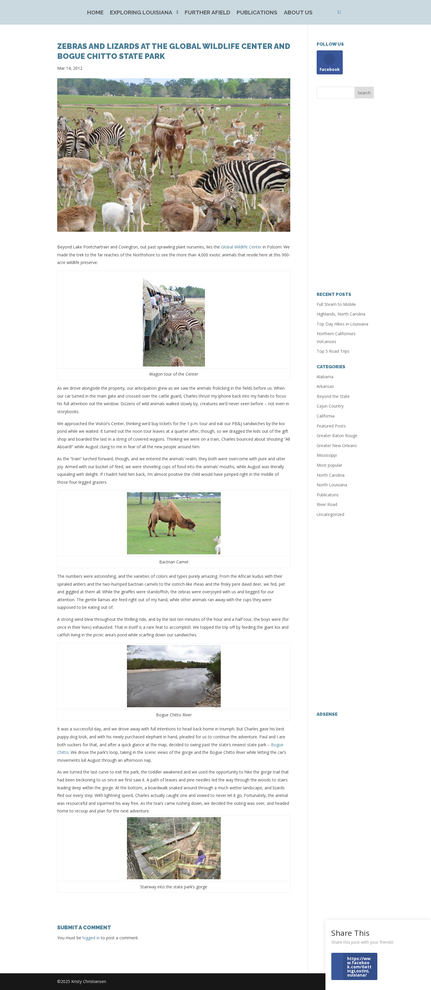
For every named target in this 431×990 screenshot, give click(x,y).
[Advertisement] (345, 195)
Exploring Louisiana (141, 13)
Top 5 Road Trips (333, 351)
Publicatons (328, 494)
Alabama (325, 376)
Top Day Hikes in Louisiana (342, 324)
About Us (298, 13)
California (326, 416)
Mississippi (327, 455)
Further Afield (207, 13)
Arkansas (325, 386)
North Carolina (331, 475)
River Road (327, 504)
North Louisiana (332, 485)
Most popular (329, 465)
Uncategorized (330, 514)
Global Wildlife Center (242, 247)
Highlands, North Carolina (341, 314)
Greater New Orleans (337, 445)
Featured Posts (331, 426)
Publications (257, 13)
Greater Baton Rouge (337, 435)
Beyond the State (333, 396)
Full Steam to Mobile (336, 304)
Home (95, 13)
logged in (91, 937)
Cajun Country (330, 406)
